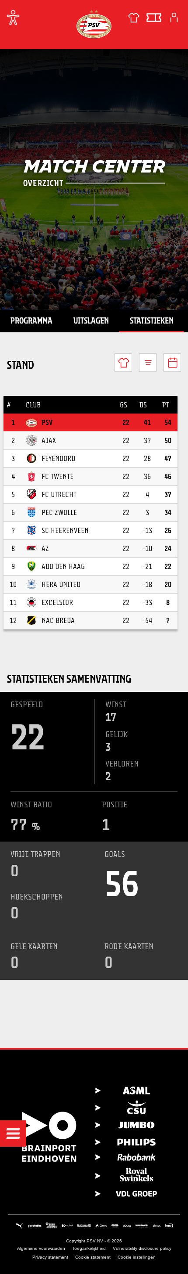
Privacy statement (50, 1257)
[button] (13, 1133)
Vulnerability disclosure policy (142, 1248)
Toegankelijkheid (89, 1248)
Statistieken (152, 320)
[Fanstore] (134, 17)
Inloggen (174, 17)
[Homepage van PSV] (94, 24)
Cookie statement (93, 1257)
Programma (31, 320)
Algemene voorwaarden (41, 1248)
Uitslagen (91, 320)
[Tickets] (154, 17)
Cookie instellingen (137, 1257)
